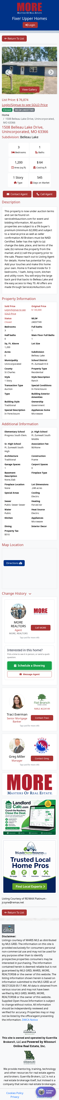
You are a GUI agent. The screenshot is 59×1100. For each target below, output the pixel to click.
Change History (14, 593)
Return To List (15, 38)
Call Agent (46, 194)
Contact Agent (19, 194)
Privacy (15, 1097)
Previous (6, 71)
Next (49, 71)
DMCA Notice (30, 1019)
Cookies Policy (14, 1093)
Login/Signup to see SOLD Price (25, 105)
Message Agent (31, 674)
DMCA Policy (44, 1097)
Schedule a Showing (31, 665)
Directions (12, 563)
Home (5, 115)
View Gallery (29, 89)
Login (31, 25)
